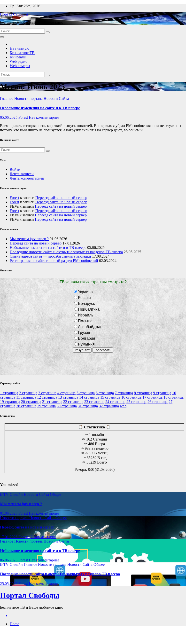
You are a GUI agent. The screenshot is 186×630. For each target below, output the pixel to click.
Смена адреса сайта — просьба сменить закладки (50, 256)
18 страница (173, 397)
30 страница (67, 406)
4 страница (66, 393)
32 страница (109, 406)
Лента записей (22, 174)
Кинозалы (18, 57)
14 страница (89, 397)
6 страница (105, 393)
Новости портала (29, 98)
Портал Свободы (14, 14)
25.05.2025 (9, 584)
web (123, 406)
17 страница (152, 397)
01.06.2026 (9, 513)
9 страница (162, 393)
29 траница (46, 406)
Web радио (18, 61)
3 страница (47, 393)
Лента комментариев (27, 178)
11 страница (26, 397)
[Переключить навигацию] (2, 37)
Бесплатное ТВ (22, 53)
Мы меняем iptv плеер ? (29, 239)
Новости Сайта (56, 98)
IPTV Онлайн (12, 494)
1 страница (9, 393)
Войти (15, 169)
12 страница (47, 397)
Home (14, 624)
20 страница (31, 402)
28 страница (26, 406)
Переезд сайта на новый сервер (61, 198)
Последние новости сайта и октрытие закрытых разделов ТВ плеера (66, 252)
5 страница (86, 393)
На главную (19, 48)
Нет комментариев (44, 117)
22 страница (73, 402)
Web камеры (20, 66)
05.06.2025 (9, 117)
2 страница (28, 393)
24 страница (115, 402)
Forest (23, 117)
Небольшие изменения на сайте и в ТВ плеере (40, 108)
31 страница (88, 406)
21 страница (52, 402)
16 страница (131, 397)
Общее (55, 494)
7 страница (124, 393)
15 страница (110, 397)
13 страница (68, 397)
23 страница (94, 402)
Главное (7, 98)
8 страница (143, 393)
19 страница (10, 402)
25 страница (136, 402)
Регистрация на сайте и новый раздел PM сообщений (54, 261)
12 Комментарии (42, 537)
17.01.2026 (9, 537)
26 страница (157, 402)
